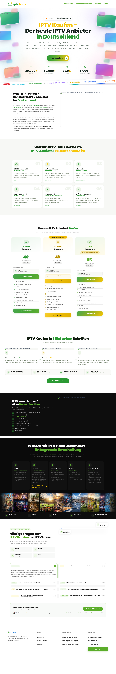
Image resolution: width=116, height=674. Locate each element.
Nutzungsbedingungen (70, 641)
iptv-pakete (68, 4)
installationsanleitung (83, 4)
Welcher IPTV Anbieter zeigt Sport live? (38, 486)
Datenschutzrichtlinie (69, 637)
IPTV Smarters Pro (93, 641)
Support (97, 649)
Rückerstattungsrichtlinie (70, 644)
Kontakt (40, 644)
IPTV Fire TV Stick (93, 644)
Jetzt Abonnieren (56, 58)
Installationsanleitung (95, 637)
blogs (106, 4)
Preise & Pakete (42, 641)
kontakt (98, 4)
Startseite (40, 637)
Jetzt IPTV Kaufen (94, 609)
